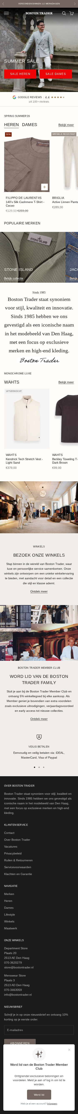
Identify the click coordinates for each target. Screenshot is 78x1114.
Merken (9, 894)
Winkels (9, 921)
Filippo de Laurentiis (24, 197)
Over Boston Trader (17, 839)
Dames (29, 124)
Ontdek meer (39, 591)
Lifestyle (9, 914)
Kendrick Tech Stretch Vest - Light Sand (24, 460)
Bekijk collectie (13, 278)
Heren (11, 124)
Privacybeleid (13, 853)
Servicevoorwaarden (17, 867)
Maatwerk (10, 928)
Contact (9, 832)
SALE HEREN (20, 74)
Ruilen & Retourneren (18, 860)
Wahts (11, 455)
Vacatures (10, 846)
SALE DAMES (56, 74)
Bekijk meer (66, 124)
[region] (39, 747)
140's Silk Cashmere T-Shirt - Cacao (25, 203)
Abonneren (20, 1043)
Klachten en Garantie (18, 874)
